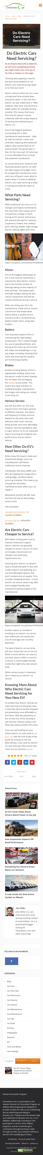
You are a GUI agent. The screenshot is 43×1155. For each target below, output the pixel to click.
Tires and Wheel (14, 1047)
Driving (10, 1028)
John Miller (9, 776)
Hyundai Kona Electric (15, 512)
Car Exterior (12, 1000)
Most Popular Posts (21, 1061)
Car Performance (14, 1014)
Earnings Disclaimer (12, 1143)
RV (8, 1042)
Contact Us (34, 1143)
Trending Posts (9, 1061)
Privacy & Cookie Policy (26, 1139)
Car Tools (11, 1023)
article (30, 749)
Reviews (10, 1037)
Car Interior (12, 1005)
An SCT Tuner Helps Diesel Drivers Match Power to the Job (23, 1070)
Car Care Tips (13, 991)
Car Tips (10, 1019)
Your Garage (12, 1051)
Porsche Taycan (12, 520)
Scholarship (12, 1139)
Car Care (11, 986)
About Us (25, 1143)
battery (11, 382)
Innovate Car (24, 1148)
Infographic (12, 1033)
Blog (34, 776)
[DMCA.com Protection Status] (25, 1151)
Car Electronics (13, 995)
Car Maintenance (14, 1009)
